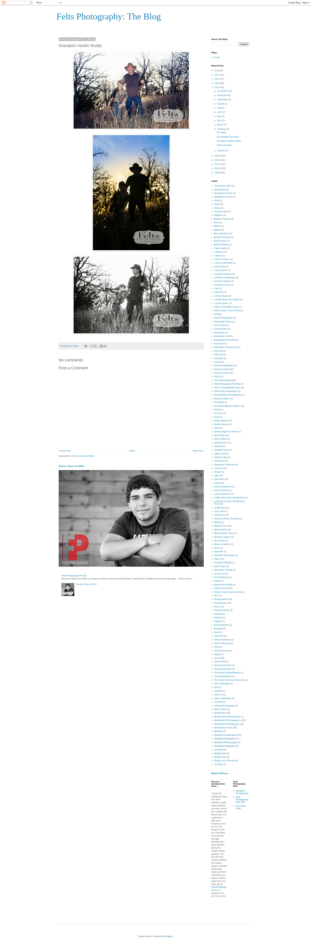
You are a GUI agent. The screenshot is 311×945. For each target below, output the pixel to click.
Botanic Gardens (222, 237)
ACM (216, 200)
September (222, 99)
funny (216, 417)
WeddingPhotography (224, 746)
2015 (217, 83)
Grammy (218, 446)
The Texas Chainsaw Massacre (229, 680)
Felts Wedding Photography (227, 395)
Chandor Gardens (223, 274)
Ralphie (218, 621)
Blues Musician (221, 233)
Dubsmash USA (222, 336)
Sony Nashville (221, 650)
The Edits (221, 132)
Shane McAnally (222, 643)
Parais (217, 581)
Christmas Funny (222, 285)
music (217, 548)
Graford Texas (221, 442)
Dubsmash (219, 332)
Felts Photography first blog (227, 384)
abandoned (219, 189)
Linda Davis (220, 515)
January (221, 150)
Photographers (221, 599)
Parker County (221, 588)
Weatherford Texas (223, 727)
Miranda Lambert (222, 537)
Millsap (217, 522)
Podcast (218, 614)
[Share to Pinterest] (105, 346)
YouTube (218, 764)
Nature (217, 559)
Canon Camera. (222, 259)
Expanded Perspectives (225, 347)
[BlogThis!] (94, 346)
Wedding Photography (225, 738)
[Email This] (91, 346)
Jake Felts (219, 479)
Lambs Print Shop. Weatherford (229, 497)
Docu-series (220, 325)
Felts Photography (223, 380)
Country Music (221, 296)
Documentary (220, 329)
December (222, 91)
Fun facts (218, 413)
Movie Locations (222, 544)
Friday (217, 409)
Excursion (219, 343)
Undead (218, 691)
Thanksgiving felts (223, 669)
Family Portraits (221, 369)
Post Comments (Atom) (83, 456)
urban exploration (222, 698)
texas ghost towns (222, 665)
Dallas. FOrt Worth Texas (226, 307)
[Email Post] (85, 346)
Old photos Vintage (223, 570)
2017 (217, 75)
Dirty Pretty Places (223, 321)
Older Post (198, 451)
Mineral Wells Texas (224, 533)
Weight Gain (220, 753)
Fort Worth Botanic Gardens (227, 406)
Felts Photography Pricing (74, 575)
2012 (217, 160)
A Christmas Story (222, 186)
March (220, 124)
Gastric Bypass (221, 420)
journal (217, 483)
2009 (217, 172)
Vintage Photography (224, 705)
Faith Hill (218, 354)
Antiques (218, 215)
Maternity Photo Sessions (226, 518)
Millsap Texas (220, 526)
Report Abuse (219, 773)
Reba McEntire (221, 625)
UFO (216, 687)
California (219, 252)
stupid (217, 654)
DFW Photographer (223, 318)
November (222, 95)
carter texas (219, 266)
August (220, 104)
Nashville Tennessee (224, 555)
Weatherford (220, 713)
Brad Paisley (220, 241)
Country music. (221, 303)
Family (217, 362)
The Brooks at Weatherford (227, 672)
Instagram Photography (242, 792)
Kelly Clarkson (221, 490)
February (221, 129)
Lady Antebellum (222, 494)
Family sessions (222, 373)
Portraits (218, 617)
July (219, 108)
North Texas (220, 566)
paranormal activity (223, 584)
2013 (217, 156)
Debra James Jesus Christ (227, 310)
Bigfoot (217, 230)
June (219, 112)
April (219, 120)
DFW (216, 314)
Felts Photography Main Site (242, 800)
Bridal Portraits (221, 244)
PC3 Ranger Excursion (228, 137)
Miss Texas (219, 540)
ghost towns (220, 435)
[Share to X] (98, 346)
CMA (216, 288)
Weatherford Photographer (227, 716)
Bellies (217, 226)
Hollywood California (224, 464)
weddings (219, 749)
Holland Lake (220, 457)
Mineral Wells (220, 529)
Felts (216, 376)
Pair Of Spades (221, 577)
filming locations (222, 398)
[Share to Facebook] (101, 346)
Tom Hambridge (222, 683)
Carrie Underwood (223, 263)
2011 (217, 164)
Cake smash (220, 248)
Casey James (220, 270)
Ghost (217, 428)
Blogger (168, 936)
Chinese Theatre (222, 281)
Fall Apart (218, 358)
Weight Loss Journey (224, 760)
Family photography (223, 365)
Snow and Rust (224, 145)
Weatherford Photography (226, 724)
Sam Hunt (219, 636)
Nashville (218, 551)
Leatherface (220, 507)
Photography (220, 603)
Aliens (217, 208)
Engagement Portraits (224, 340)
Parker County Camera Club (228, 592)
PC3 (216, 595)
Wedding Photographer (225, 735)
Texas (217, 658)
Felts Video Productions (225, 391)
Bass (216, 222)
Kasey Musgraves (222, 486)
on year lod (219, 573)
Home (132, 451)
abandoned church (223, 193)
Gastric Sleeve (221, 424)
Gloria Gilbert (220, 439)
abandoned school (223, 197)
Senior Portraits (221, 639)
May (219, 116)
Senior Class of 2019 (71, 466)
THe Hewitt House (223, 676)
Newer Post (65, 451)
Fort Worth (219, 402)
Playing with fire (221, 610)
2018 (217, 70)
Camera (218, 255)
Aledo (217, 204)
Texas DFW (219, 661)
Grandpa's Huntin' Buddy (229, 141)
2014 (217, 87)
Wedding (218, 731)
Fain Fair (218, 351)
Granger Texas (221, 450)
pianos (217, 606)
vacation (218, 702)
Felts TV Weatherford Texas (227, 387)
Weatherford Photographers (227, 720)
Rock (216, 632)
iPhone (217, 472)
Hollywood (219, 461)
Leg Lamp (219, 511)
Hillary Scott (220, 453)
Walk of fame (220, 709)
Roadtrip (218, 628)
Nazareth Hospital (223, 562)
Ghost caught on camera (226, 431)
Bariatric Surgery (222, 219)
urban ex (218, 694)
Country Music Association (227, 299)
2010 (217, 168)
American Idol (220, 211)
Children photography (224, 277)
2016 (217, 79)
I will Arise (219, 468)
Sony (216, 647)
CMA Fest (218, 292)
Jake (216, 475)
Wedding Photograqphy (225, 742)
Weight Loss (220, 757)
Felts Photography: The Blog (109, 16)
